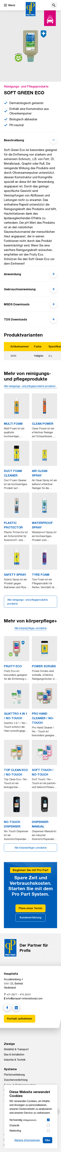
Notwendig (22, 1119)
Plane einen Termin (30, 908)
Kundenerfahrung (30, 917)
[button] (54, 5)
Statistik (14, 1125)
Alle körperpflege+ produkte (30, 628)
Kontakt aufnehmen (19, 1018)
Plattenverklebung (14, 1074)
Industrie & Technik (15, 1059)
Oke (47, 1140)
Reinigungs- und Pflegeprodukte (26, 86)
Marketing (15, 1130)
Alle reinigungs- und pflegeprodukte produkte (29, 386)
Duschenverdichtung (15, 1079)
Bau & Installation (14, 1054)
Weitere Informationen (27, 1140)
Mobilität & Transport (16, 1049)
